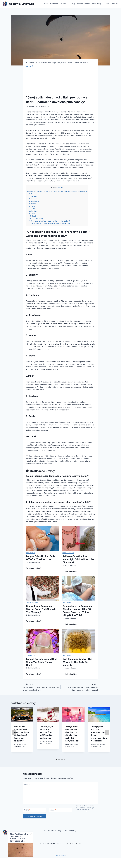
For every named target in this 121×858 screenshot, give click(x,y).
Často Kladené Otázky (35, 218)
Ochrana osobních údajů (72, 843)
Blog (59, 831)
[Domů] (26, 62)
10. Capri (32, 216)
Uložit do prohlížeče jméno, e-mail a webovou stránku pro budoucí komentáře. (86, 808)
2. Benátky (33, 196)
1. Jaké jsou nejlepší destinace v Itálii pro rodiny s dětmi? (49, 221)
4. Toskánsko (34, 201)
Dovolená (29, 66)
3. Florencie (33, 199)
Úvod (46, 4)
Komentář (28, 784)
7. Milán (32, 209)
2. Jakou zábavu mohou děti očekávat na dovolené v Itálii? (50, 223)
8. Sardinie (33, 211)
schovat (59, 187)
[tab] (56, 759)
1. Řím (31, 194)
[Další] (107, 732)
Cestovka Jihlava (33, 106)
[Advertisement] (60, 81)
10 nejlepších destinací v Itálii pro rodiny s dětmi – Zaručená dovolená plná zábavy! (57, 191)
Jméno (27, 810)
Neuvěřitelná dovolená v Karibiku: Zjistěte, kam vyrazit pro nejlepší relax (41, 687)
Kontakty (114, 4)
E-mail (53, 810)
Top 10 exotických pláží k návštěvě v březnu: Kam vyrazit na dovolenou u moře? (81, 687)
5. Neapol (32, 204)
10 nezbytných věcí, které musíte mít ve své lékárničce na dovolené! (46, 732)
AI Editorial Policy (60, 855)
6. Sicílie (32, 206)
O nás (107, 4)
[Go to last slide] (14, 732)
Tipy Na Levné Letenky (81, 4)
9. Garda (32, 214)
